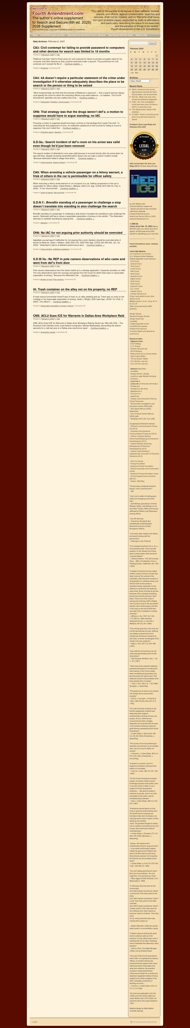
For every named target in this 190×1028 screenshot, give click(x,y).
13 (149, 62)
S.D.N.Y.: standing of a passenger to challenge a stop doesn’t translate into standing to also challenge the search (77, 204)
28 (153, 69)
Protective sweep (47, 132)
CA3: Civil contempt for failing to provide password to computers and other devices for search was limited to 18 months (79, 49)
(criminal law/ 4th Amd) (143, 383)
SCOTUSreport (136, 351)
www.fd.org (134, 396)
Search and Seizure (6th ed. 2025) (143, 216)
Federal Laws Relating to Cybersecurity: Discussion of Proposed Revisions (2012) (144, 453)
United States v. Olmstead (141, 833)
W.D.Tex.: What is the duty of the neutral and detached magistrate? (144, 98)
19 (144, 66)
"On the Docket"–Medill (139, 358)
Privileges (44, 68)
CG (133, 303)
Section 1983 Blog (137, 481)
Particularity (45, 102)
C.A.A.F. (144, 301)
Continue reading (73, 63)
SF (136, 303)
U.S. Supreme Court (137, 253)
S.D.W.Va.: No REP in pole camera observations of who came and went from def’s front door (79, 261)
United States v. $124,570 (141, 863)
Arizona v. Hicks (137, 771)
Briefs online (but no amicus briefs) (143, 353)
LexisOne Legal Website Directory (143, 376)
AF (154, 301)
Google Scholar (135, 313)
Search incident (59, 162)
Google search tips (137, 318)
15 (157, 62)
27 (149, 69)
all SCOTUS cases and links (52, 35)
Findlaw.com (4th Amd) (139, 388)
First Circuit (134, 261)
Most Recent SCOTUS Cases (120, 35)
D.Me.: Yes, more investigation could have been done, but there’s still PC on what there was (145, 104)
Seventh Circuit (136, 276)
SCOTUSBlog (135, 343)
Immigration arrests (48, 332)
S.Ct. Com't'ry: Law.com (139, 363)
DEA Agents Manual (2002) (140, 408)
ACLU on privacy (136, 461)
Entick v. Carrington (138, 698)
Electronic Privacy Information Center (144, 473)
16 (132, 66)
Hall (58, 54)
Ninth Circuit (135, 281)
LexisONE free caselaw (138, 326)
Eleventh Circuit (136, 286)
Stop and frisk (59, 192)
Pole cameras (58, 279)
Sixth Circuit (135, 273)
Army (150, 301)
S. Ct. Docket (135, 346)
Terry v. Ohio (136, 683)
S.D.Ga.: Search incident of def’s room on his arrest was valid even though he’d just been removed (76, 144)
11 (140, 62)
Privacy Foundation (137, 463)
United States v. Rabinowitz (141, 733)
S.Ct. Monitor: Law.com (139, 361)
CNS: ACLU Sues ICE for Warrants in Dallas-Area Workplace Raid (78, 315)
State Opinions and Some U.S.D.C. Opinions (86, 35)
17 (136, 66)
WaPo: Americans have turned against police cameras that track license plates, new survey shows (144, 91)
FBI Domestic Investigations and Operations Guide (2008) (142, 404)
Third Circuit (135, 266)
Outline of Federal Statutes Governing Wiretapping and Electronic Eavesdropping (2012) (144, 438)
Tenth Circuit (135, 283)
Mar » (137, 72)
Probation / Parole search (59, 102)
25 (140, 69)
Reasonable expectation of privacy (54, 306)
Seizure (70, 306)
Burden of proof (46, 279)
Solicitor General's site (138, 348)
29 (157, 69)
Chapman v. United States (141, 753)
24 (136, 69)
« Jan (132, 72)
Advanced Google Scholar (140, 316)
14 (153, 62)
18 (140, 66)
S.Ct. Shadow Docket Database (141, 256)
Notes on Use (141, 35)
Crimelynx (134, 378)
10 (136, 62)
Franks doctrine (46, 162)
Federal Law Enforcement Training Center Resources (143, 399)
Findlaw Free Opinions (138, 328)
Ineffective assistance (61, 249)
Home (35, 35)
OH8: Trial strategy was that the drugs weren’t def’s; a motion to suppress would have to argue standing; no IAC (78, 113)
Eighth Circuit (135, 278)
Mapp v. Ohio (136, 643)
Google (146, 373)
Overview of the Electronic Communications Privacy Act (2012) (143, 432)
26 (144, 69)
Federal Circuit (136, 291)
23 (132, 69)
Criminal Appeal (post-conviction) (143, 476)
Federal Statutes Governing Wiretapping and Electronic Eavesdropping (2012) (140, 446)
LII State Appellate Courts (139, 323)
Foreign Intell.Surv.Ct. (138, 293)
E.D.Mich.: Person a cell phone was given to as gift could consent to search (145, 116)
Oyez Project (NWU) (138, 356)
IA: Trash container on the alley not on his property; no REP (75, 289)
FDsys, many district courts (140, 296)
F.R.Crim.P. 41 (135, 393)
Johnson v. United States (140, 986)
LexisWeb (133, 321)
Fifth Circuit (134, 271)
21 (153, 66)
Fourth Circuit (135, 268)
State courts (134, 306)
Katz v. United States (139, 801)
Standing (57, 132)
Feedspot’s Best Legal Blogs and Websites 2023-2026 (143, 125)
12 (144, 62)
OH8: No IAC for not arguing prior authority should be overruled (77, 232)
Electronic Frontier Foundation (141, 466)
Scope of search (47, 192)
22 (157, 66)
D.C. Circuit (134, 288)
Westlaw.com (135, 391)
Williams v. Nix (136, 616)
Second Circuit (136, 263)
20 (149, 66)
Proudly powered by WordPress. (145, 1022)
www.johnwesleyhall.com (139, 219)
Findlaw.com (135, 386)
